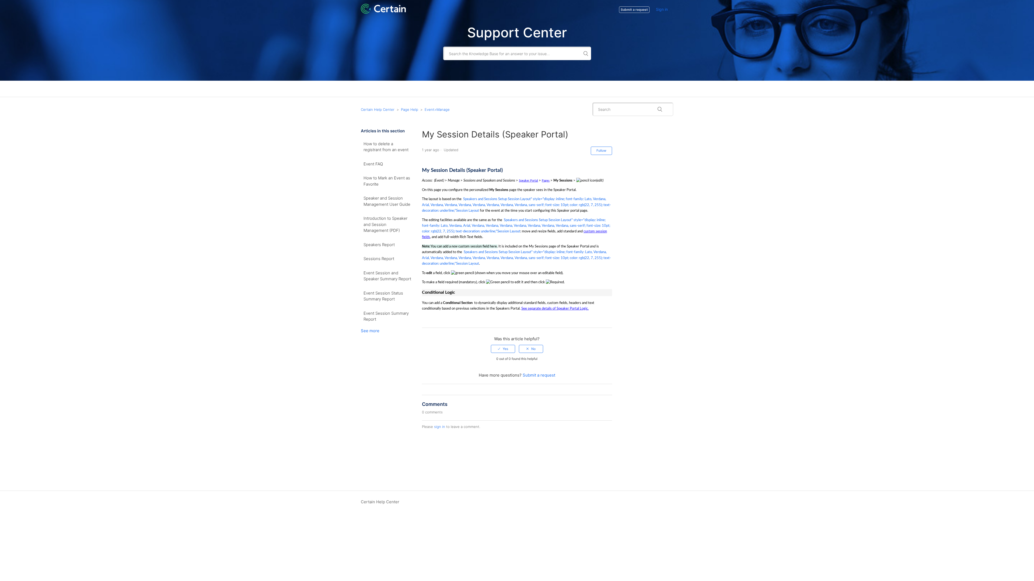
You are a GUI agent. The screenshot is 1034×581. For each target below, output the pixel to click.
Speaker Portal (528, 180)
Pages (546, 180)
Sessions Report (379, 258)
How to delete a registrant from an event (386, 147)
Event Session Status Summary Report (383, 296)
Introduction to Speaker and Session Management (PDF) (385, 224)
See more (370, 330)
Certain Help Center (377, 109)
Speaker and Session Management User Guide (387, 201)
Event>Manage (437, 109)
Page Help (409, 109)
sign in (439, 426)
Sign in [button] (662, 9)
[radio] (503, 349)
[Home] (383, 12)
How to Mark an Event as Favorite (387, 181)
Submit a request (539, 375)
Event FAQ (373, 163)
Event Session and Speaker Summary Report (387, 276)
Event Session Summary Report (386, 316)
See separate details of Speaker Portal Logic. (555, 308)
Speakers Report (379, 244)
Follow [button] (601, 150)
